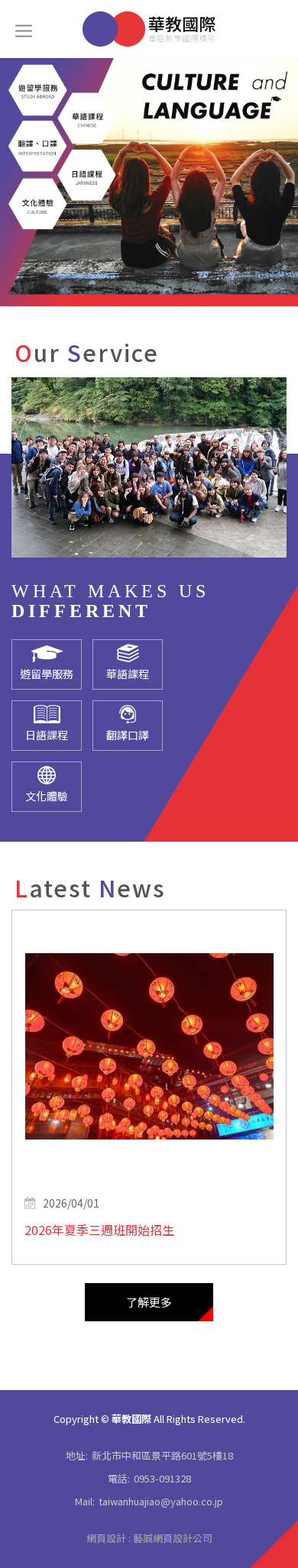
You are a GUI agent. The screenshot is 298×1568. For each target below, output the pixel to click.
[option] (149, 182)
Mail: (85, 1501)
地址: (77, 1455)
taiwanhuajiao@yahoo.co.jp (161, 1501)
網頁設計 (106, 1538)
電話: (119, 1478)
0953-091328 (162, 1478)
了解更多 (149, 1302)
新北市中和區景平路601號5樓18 (162, 1455)
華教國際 (149, 29)
